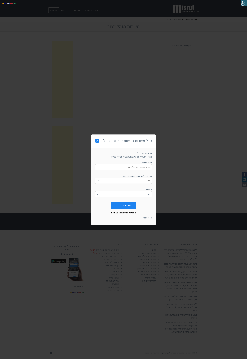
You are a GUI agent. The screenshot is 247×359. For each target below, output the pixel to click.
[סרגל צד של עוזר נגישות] (244, 3)
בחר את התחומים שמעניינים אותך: (137, 176)
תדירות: (148, 189)
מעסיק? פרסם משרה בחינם (123, 212)
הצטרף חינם (123, 206)
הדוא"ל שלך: (147, 162)
